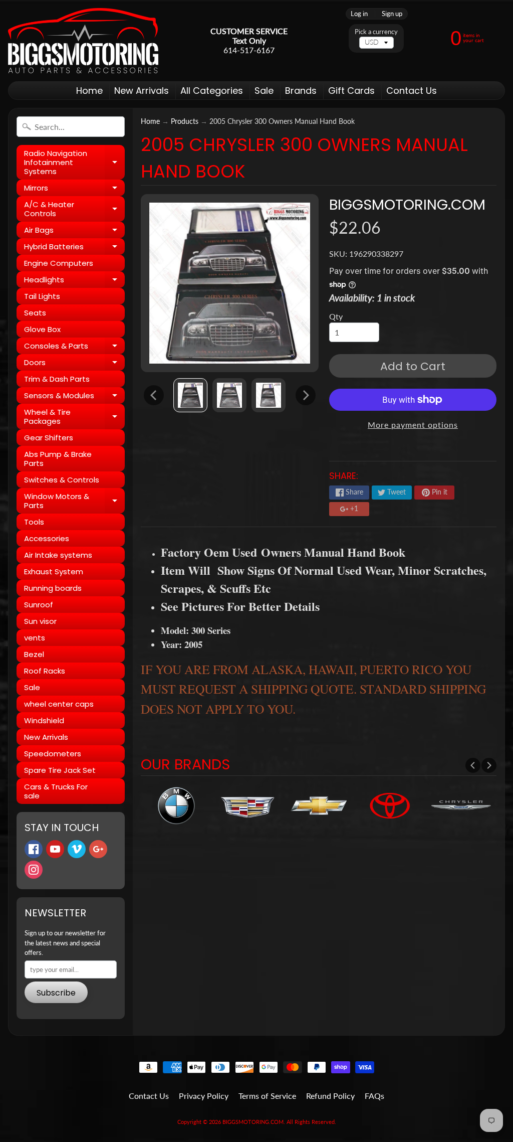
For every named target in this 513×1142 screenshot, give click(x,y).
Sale (264, 90)
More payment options (413, 424)
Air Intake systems (58, 555)
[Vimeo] (77, 849)
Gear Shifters (48, 437)
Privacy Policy (203, 1095)
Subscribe (56, 993)
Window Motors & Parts (74, 501)
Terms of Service (267, 1095)
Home (89, 90)
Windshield (44, 720)
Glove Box (42, 329)
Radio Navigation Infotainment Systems (74, 162)
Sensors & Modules (74, 397)
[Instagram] (34, 870)
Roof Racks (44, 671)
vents (34, 637)
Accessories (46, 538)
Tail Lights (42, 296)
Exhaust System (53, 571)
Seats (35, 312)
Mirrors (74, 189)
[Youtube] (55, 849)
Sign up (392, 14)
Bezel (34, 654)
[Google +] (98, 849)
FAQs (374, 1095)
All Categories (211, 90)
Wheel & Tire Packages (74, 417)
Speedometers (52, 753)
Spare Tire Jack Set (60, 770)
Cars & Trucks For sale (56, 791)
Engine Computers (58, 263)
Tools (34, 522)
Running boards (53, 588)
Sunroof (38, 604)
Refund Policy (330, 1095)
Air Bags (74, 231)
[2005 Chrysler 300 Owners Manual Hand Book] (190, 395)
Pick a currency (376, 32)
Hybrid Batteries (74, 248)
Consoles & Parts (74, 347)
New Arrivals (141, 90)
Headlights (74, 281)
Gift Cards (351, 90)
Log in (359, 14)
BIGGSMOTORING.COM (407, 205)
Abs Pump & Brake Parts (58, 458)
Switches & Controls (61, 479)
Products (184, 121)
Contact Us (411, 90)
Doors (74, 364)
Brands (301, 90)
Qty (336, 316)
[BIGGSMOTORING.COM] (83, 40)
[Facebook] (34, 849)
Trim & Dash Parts (57, 379)
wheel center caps (59, 704)
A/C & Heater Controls (74, 209)
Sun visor (40, 621)
